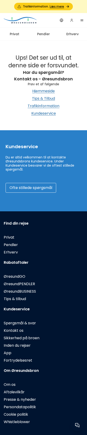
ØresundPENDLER (19, 284)
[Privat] (20, 20)
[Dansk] (61, 20)
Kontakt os (13, 330)
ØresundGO (14, 276)
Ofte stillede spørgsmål (31, 187)
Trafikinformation (43, 106)
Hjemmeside (43, 91)
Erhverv (72, 34)
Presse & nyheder (20, 399)
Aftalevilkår (14, 392)
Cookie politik (16, 414)
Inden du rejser (17, 345)
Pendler (43, 34)
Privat (14, 34)
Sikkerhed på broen (21, 338)
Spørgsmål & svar (20, 323)
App (7, 353)
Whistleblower (17, 422)
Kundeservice (43, 113)
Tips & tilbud (15, 298)
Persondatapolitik (20, 407)
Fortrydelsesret (18, 360)
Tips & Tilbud (43, 98)
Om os (10, 384)
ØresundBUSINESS (20, 291)
